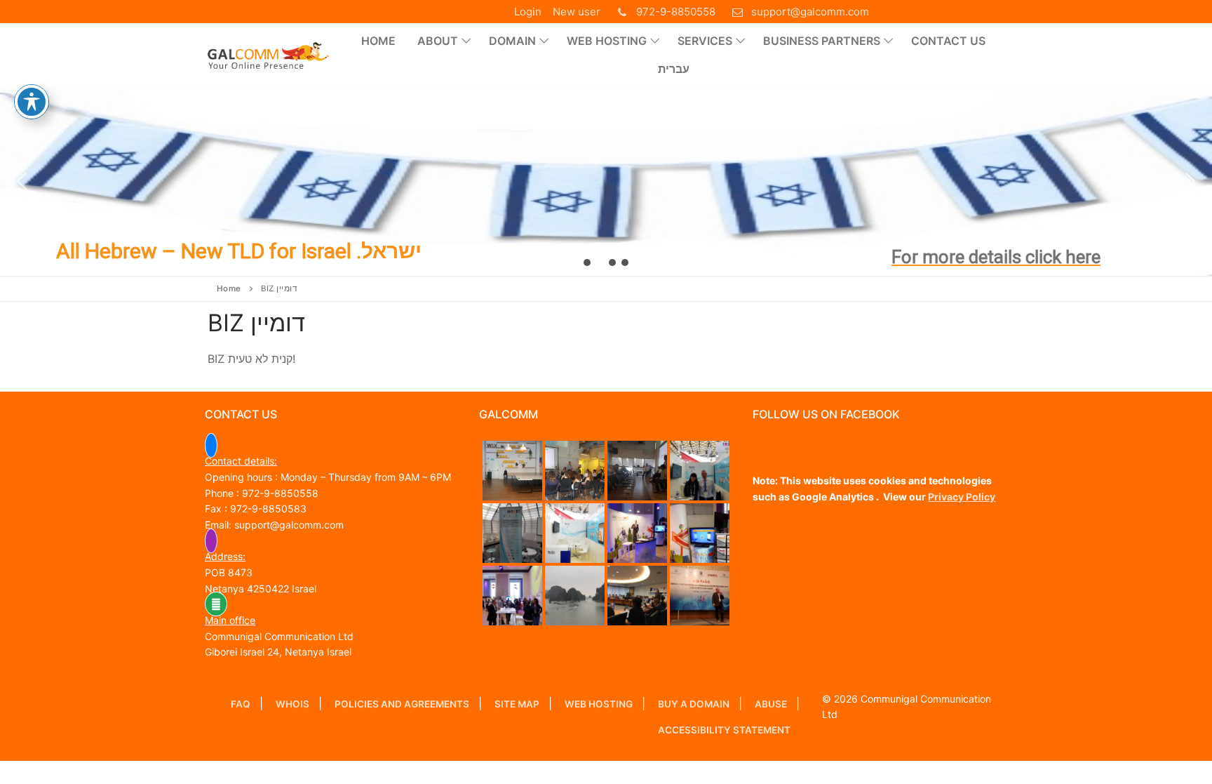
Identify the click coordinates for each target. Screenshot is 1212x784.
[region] (606, 181)
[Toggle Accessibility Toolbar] (31, 102)
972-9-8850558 (675, 11)
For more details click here (995, 256)
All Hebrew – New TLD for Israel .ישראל (239, 251)
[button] (606, 181)
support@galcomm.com (810, 11)
